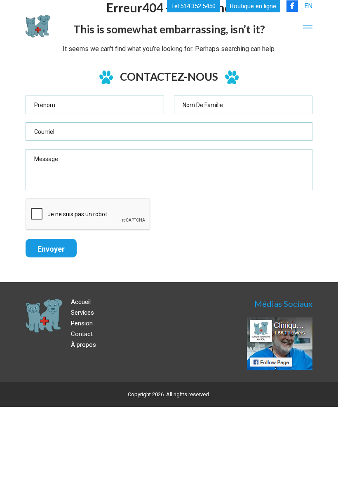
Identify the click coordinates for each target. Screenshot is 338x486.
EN (308, 6)
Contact (82, 334)
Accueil (81, 302)
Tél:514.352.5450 (193, 6)
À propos (83, 344)
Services (82, 312)
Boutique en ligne (253, 6)
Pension (82, 323)
